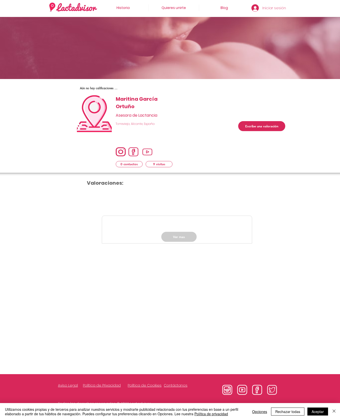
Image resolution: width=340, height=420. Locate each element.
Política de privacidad (211, 413)
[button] (129, 164)
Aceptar (318, 411)
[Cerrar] (334, 411)
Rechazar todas (287, 411)
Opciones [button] (259, 411)
